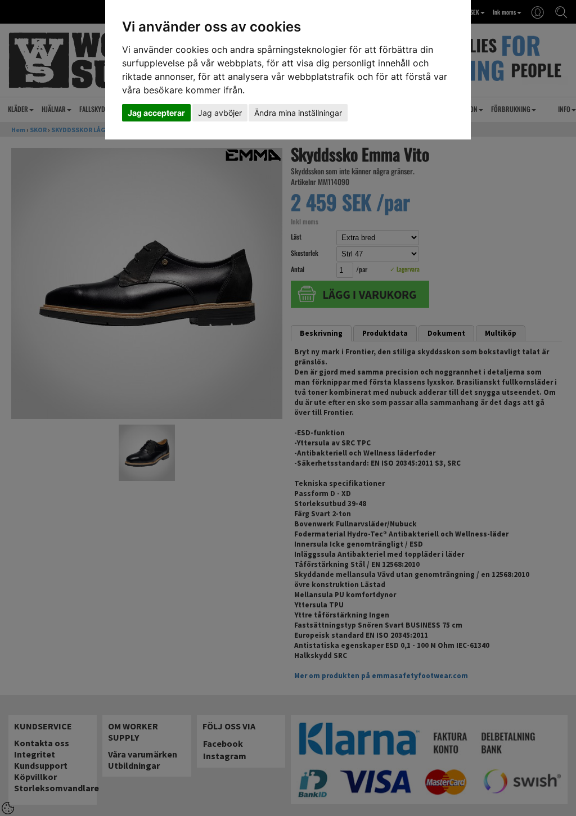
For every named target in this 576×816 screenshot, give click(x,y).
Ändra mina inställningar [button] (298, 113)
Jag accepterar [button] (156, 113)
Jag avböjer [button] (220, 113)
